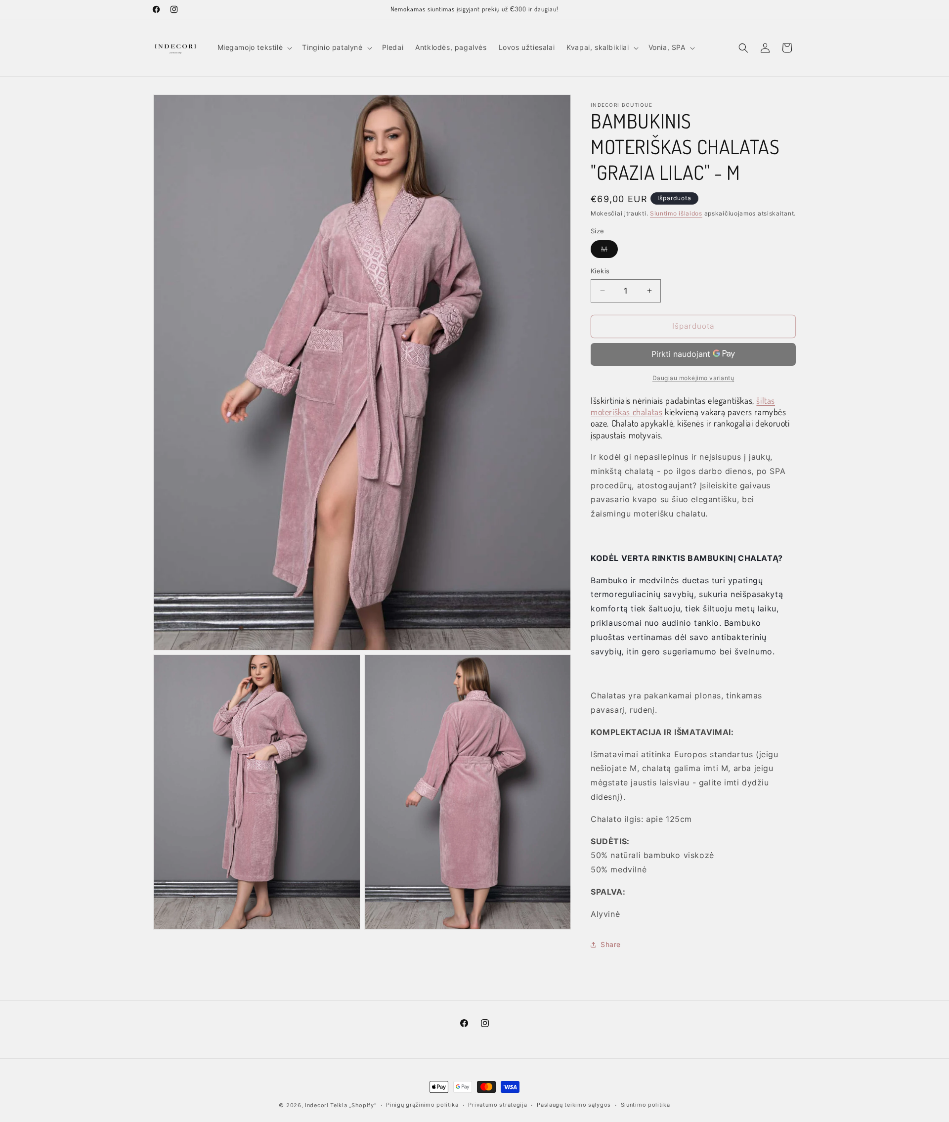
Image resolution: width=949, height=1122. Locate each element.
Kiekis (600, 271)
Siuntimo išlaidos (676, 213)
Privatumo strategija (497, 1104)
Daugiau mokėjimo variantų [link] (693, 378)
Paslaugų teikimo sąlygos (574, 1104)
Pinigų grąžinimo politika (422, 1104)
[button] (254, 47)
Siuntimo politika (645, 1104)
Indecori (317, 1105)
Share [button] (611, 944)
